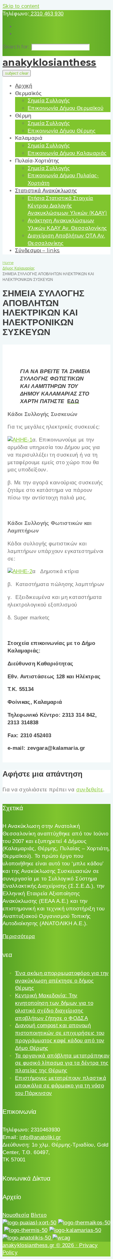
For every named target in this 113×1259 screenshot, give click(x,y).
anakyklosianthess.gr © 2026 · (41, 1245)
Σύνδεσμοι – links (37, 250)
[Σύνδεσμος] (20, 440)
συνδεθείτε (89, 790)
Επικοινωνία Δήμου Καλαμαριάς (67, 153)
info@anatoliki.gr (40, 1137)
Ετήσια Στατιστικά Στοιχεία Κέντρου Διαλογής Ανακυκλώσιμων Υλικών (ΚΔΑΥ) (67, 205)
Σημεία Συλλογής (49, 100)
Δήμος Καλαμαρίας (19, 268)
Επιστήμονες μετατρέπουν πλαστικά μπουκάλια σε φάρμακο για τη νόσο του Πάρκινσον (60, 1085)
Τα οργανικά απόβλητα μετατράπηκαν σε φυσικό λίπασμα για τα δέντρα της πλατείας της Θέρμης (62, 1063)
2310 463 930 (46, 14)
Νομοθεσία (16, 1215)
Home (8, 262)
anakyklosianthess (49, 62)
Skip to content (21, 6)
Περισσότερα (19, 936)
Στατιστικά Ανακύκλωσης (46, 190)
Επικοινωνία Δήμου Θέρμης (61, 131)
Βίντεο (38, 1215)
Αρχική (23, 86)
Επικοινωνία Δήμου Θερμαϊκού (65, 108)
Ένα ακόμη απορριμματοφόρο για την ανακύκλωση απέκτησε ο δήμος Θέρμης (62, 980)
